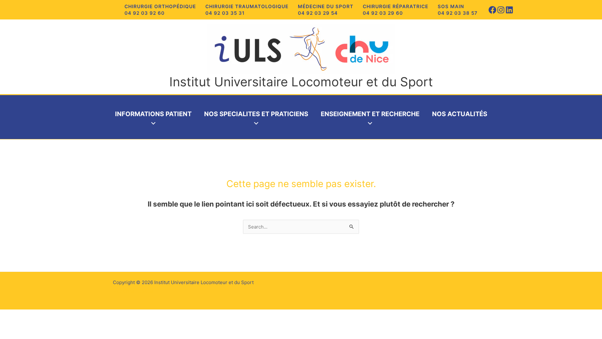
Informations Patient (153, 114)
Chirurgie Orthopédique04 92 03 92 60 (160, 9)
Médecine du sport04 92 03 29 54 (325, 9)
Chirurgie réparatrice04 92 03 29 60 (395, 9)
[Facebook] (492, 10)
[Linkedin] (509, 10)
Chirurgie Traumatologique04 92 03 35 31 (246, 9)
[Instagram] (501, 10)
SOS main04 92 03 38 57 (458, 9)
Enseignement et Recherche (370, 114)
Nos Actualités (459, 114)
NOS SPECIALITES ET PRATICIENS (256, 114)
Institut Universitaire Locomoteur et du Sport (301, 81)
